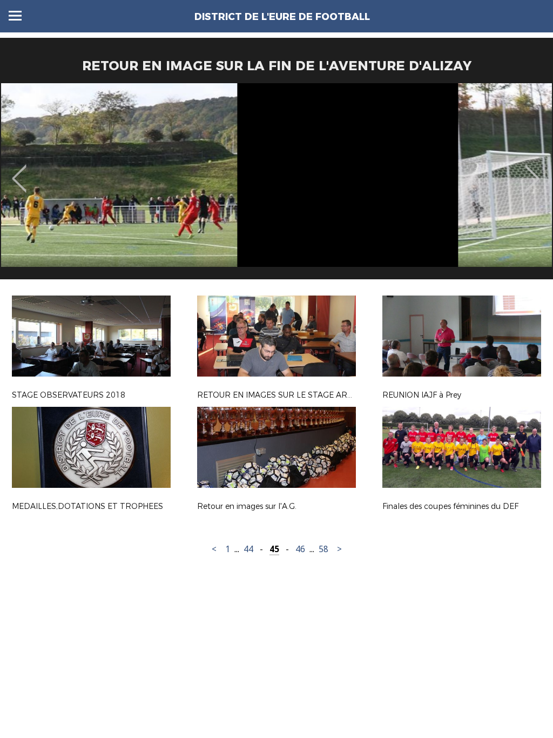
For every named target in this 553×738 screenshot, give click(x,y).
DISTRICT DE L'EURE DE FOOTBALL (282, 17)
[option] (276, 185)
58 (323, 549)
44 (248, 549)
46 (300, 549)
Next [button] (532, 170)
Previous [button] (19, 170)
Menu (15, 16)
